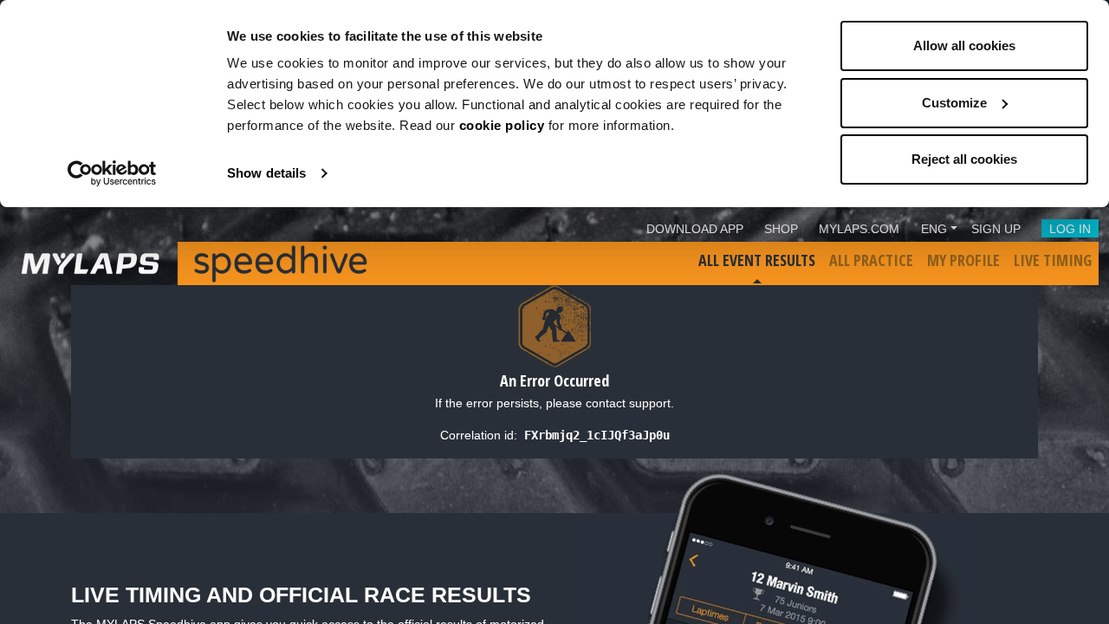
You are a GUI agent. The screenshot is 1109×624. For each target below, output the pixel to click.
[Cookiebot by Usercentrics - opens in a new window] (112, 173)
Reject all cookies (964, 159)
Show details (266, 173)
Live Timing (1053, 260)
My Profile (963, 260)
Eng (934, 229)
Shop (781, 229)
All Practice (871, 260)
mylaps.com (859, 229)
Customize (954, 102)
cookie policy (502, 125)
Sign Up (996, 229)
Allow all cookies (964, 45)
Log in (1070, 229)
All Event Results (756, 260)
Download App (694, 229)
